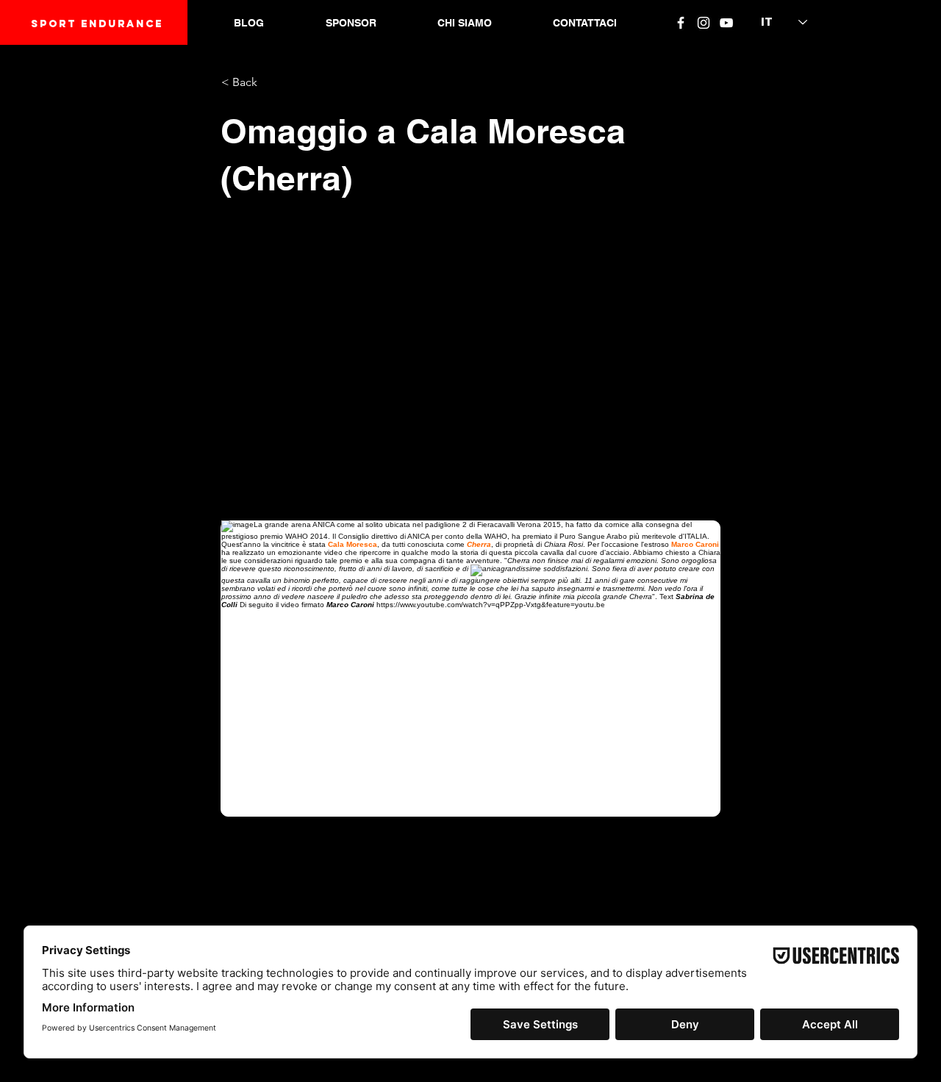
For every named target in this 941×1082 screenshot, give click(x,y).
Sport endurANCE (97, 24)
